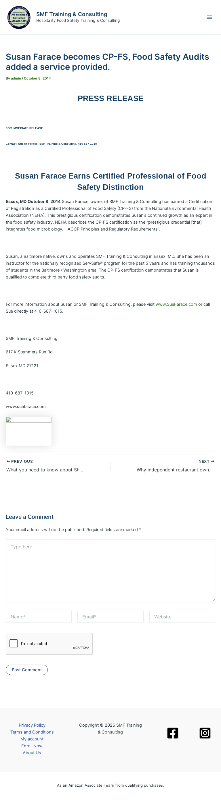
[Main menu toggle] (209, 17)
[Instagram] (205, 733)
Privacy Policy (32, 725)
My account (31, 739)
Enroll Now (32, 745)
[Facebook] (172, 733)
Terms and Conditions (32, 732)
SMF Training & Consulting (71, 14)
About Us (32, 752)
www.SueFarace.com (176, 304)
